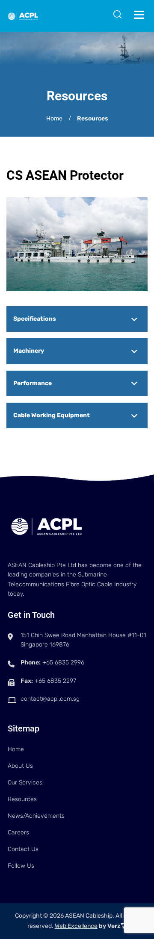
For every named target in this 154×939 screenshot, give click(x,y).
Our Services (25, 782)
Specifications (34, 318)
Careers (18, 832)
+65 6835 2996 (63, 662)
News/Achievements (36, 815)
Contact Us (23, 849)
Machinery (28, 350)
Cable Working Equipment (51, 415)
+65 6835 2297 (55, 681)
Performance (32, 383)
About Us (20, 765)
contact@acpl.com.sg (50, 698)
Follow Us (21, 865)
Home (54, 118)
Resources (22, 799)
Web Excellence (76, 926)
